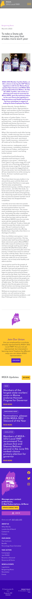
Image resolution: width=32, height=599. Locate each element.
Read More (7, 404)
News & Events (8, 564)
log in (17, 513)
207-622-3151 (17, 520)
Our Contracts (6, 541)
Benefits (4, 543)
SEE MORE (26, 377)
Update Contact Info (10, 507)
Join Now (16, 360)
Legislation (5, 567)
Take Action (6, 550)
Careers (4, 534)
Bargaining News (8, 569)
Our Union (6, 538)
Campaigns (6, 553)
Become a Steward (8, 558)
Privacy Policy (25, 589)
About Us (5, 524)
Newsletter (5, 572)
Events (4, 574)
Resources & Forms (8, 560)
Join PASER (5, 555)
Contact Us (5, 531)
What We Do (6, 527)
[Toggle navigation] (29, 4)
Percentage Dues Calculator (11, 546)
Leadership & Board (9, 529)
